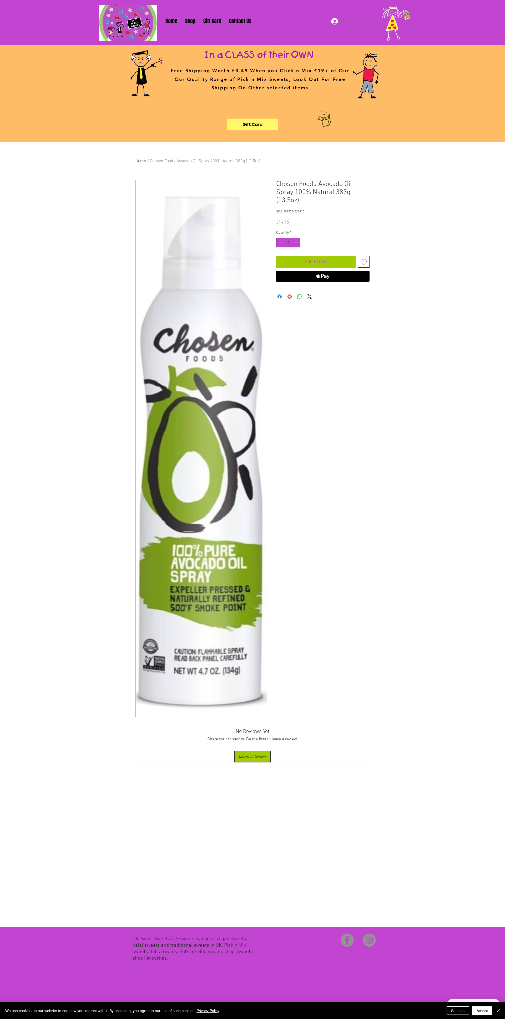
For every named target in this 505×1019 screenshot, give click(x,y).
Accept (482, 1010)
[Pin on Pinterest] (289, 296)
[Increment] (296, 242)
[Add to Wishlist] (364, 262)
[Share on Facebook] (279, 296)
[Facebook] (347, 940)
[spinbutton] (288, 242)
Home (140, 161)
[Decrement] (280, 242)
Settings (457, 1010)
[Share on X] (309, 296)
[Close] (499, 1010)
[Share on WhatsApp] (299, 296)
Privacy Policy (207, 1010)
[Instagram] (369, 940)
